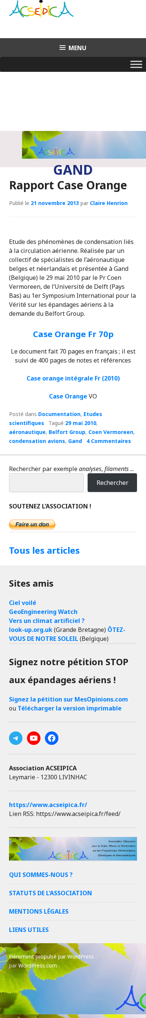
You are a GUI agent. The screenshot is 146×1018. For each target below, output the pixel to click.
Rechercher (112, 483)
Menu (77, 48)
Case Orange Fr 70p (73, 333)
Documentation (59, 414)
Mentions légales (39, 911)
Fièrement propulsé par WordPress (51, 956)
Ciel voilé (22, 603)
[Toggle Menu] (136, 64)
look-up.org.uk (30, 630)
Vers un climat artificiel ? (47, 621)
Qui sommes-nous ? (41, 875)
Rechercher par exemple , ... (71, 469)
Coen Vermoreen (110, 431)
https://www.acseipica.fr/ (48, 805)
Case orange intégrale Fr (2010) (73, 378)
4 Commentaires (108, 440)
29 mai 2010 (80, 423)
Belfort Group (67, 431)
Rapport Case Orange (68, 185)
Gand (75, 440)
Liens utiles (29, 930)
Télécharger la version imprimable (70, 708)
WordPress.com (37, 965)
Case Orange (68, 396)
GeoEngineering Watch (43, 612)
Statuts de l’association (50, 893)
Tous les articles (44, 550)
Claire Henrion (109, 203)
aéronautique (27, 431)
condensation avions (37, 440)
